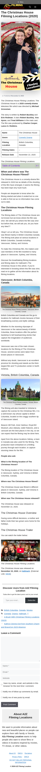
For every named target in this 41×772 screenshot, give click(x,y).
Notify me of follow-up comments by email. (20, 692)
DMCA (20, 753)
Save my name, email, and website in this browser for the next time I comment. (20, 684)
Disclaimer (28, 753)
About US (12, 753)
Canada (22, 610)
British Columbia (11, 610)
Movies (30, 610)
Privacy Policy (17, 757)
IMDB (8, 574)
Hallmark (26, 571)
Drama (29, 137)
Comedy (22, 137)
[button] (30, 7)
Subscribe (31, 600)
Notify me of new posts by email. (16, 697)
